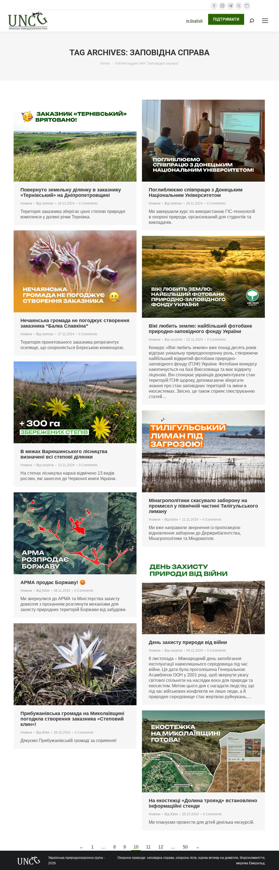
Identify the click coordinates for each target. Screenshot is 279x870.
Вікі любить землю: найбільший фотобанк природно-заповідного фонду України (200, 328)
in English (194, 21)
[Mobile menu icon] (265, 20)
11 (148, 847)
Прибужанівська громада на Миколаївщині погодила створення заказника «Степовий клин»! (72, 719)
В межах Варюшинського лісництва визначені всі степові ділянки (63, 454)
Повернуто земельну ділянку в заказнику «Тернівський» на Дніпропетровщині (70, 192)
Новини (26, 203)
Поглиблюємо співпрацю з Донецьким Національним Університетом (195, 192)
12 (160, 847)
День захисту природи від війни (188, 642)
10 (136, 847)
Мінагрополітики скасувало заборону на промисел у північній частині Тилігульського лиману (203, 506)
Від (45, 203)
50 (185, 847)
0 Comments (88, 203)
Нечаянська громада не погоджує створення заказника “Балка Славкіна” (74, 323)
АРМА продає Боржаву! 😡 (53, 582)
